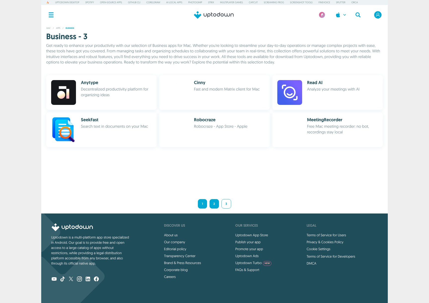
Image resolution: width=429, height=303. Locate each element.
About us (171, 235)
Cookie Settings (318, 249)
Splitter (341, 2)
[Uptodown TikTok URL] (63, 279)
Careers (170, 276)
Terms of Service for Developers (331, 256)
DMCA (311, 263)
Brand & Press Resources (182, 263)
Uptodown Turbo (252, 263)
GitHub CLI (134, 2)
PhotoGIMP (195, 2)
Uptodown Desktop (67, 2)
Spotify (89, 2)
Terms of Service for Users (326, 235)
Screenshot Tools (301, 2)
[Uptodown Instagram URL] (79, 279)
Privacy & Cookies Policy (325, 242)
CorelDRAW (153, 2)
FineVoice (324, 2)
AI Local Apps (174, 2)
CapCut (253, 2)
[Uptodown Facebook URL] (96, 279)
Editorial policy (175, 249)
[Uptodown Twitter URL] (71, 279)
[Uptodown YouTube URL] (54, 279)
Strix (211, 2)
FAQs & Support (247, 270)
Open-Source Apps (111, 2)
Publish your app (248, 242)
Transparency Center (180, 256)
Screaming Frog (274, 2)
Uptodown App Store (251, 235)
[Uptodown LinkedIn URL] (88, 279)
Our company (174, 242)
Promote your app (249, 249)
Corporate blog (176, 270)
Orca (354, 2)
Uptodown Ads (247, 256)
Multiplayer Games (231, 2)
